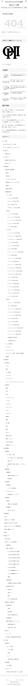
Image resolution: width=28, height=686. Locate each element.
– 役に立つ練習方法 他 (12, 614)
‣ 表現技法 (6, 362)
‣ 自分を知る (7, 538)
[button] (25, 64)
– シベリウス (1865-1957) (13, 286)
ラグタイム (8, 347)
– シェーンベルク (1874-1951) (14, 315)
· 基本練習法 (9, 605)
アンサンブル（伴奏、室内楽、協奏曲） (15, 353)
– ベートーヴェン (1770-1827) (14, 220)
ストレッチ (8, 633)
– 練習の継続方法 (11, 624)
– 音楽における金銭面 (12, 504)
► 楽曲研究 (6, 166)
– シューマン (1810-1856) (13, 245)
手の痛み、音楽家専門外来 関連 (13, 637)
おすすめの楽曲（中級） (14, 561)
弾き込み (8, 176)
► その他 (5, 640)
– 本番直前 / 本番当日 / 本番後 (14, 583)
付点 (7, 394)
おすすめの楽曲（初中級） (14, 557)
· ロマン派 (8, 229)
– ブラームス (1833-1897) (13, 261)
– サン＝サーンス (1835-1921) (14, 264)
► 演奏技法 (6, 359)
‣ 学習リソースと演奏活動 (10, 542)
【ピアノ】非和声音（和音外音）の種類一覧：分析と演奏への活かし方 (14, 116)
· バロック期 (9, 195)
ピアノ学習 (4, 141)
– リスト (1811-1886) (12, 248)
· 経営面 (7, 500)
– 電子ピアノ (10, 461)
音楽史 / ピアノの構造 (9, 519)
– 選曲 (8, 576)
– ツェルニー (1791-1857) (13, 223)
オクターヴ (8, 404)
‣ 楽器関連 (6, 451)
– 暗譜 (8, 608)
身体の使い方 (9, 435)
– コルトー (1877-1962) (12, 321)
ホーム (7, 679)
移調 (5, 532)
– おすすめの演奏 (11, 567)
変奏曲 (7, 356)
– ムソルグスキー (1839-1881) (14, 267)
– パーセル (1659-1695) (12, 198)
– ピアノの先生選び (11, 488)
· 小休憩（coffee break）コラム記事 (14, 671)
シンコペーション (10, 397)
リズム (7, 366)
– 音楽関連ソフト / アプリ (13, 494)
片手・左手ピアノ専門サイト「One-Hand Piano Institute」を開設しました (13, 110)
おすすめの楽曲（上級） (14, 564)
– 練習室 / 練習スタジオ (12, 475)
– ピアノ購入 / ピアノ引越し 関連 (14, 457)
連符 (7, 369)
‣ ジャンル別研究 (8, 343)
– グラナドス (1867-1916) (13, 293)
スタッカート (9, 407)
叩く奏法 (8, 423)
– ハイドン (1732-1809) (12, 214)
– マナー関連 (10, 649)
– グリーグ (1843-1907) (12, 277)
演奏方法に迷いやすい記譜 (10, 523)
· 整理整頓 (8, 507)
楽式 (5, 516)
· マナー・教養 (9, 646)
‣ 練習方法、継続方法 (9, 602)
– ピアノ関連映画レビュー (13, 573)
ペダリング (8, 413)
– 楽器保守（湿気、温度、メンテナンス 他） (16, 465)
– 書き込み (9, 589)
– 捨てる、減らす (11, 510)
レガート (8, 410)
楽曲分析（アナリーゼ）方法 (12, 182)
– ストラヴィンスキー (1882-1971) (15, 328)
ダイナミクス (9, 378)
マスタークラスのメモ (11, 179)
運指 (7, 388)
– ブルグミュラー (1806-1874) (14, 236)
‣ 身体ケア (6, 630)
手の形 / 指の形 (9, 442)
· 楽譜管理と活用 (10, 586)
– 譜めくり (9, 592)
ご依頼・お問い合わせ (14, 681)
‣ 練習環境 (6, 469)
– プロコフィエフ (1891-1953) (14, 331)
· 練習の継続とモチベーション (13, 621)
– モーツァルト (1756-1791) (13, 217)
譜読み (7, 172)
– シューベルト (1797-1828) (13, 233)
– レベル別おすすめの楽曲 (13, 551)
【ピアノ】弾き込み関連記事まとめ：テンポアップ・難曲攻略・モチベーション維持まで (13, 121)
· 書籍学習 (8, 545)
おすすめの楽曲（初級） (14, 554)
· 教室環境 (8, 485)
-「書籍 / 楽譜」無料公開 (13, 659)
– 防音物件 (9, 478)
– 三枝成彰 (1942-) (11, 340)
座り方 (7, 432)
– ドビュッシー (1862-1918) (13, 302)
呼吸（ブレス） (9, 438)
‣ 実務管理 (6, 497)
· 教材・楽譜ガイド (10, 548)
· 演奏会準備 (9, 580)
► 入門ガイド (6, 157)
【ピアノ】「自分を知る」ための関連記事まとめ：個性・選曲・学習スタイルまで (14, 126)
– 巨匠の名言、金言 (11, 627)
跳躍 (7, 419)
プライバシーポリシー (20, 679)
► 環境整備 (6, 448)
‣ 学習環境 (6, 481)
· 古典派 (7, 210)
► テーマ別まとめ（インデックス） (11, 147)
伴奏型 (7, 185)
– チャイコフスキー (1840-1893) (14, 271)
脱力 (7, 426)
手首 (7, 391)
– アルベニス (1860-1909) (13, 283)
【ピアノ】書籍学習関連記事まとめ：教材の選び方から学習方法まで (14, 131)
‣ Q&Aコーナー (7, 163)
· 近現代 (7, 299)
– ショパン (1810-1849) (12, 242)
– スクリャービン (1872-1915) (14, 309)
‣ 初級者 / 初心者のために (10, 160)
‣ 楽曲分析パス (7, 153)
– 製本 (8, 595)
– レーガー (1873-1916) (12, 296)
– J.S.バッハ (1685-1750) (13, 201)
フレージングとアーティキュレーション (15, 381)
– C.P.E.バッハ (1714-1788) (13, 207)
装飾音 (7, 416)
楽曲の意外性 (9, 188)
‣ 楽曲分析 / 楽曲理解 (9, 169)
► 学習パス (6, 150)
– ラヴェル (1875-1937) (12, 318)
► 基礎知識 (6, 513)
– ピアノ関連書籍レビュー (13, 570)
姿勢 (7, 429)
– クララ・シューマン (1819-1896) (15, 252)
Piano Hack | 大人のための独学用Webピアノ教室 (14, 3)
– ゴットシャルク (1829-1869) (14, 258)
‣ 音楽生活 (6, 643)
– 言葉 (8, 652)
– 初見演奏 (9, 611)
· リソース (8, 656)
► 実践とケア (6, 535)
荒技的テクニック (10, 445)
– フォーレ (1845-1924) (12, 280)
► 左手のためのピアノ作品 (9, 144)
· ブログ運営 (9, 665)
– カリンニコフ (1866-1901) (13, 290)
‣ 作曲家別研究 (7, 191)
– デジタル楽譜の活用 (12, 599)
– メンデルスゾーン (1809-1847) (14, 239)
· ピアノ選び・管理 (10, 454)
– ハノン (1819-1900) (12, 255)
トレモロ (8, 400)
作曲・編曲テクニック (9, 529)
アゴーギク (8, 375)
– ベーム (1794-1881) (12, 226)
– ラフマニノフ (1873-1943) (13, 312)
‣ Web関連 (6, 662)
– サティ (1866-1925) (12, 305)
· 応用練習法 (9, 618)
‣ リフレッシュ (7, 668)
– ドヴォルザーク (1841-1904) (14, 274)
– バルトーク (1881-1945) (13, 324)
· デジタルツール (10, 491)
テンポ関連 (8, 372)
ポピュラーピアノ (10, 350)
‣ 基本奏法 (6, 385)
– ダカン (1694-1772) (12, 204)
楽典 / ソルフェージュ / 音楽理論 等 (12, 526)
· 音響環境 (8, 472)
